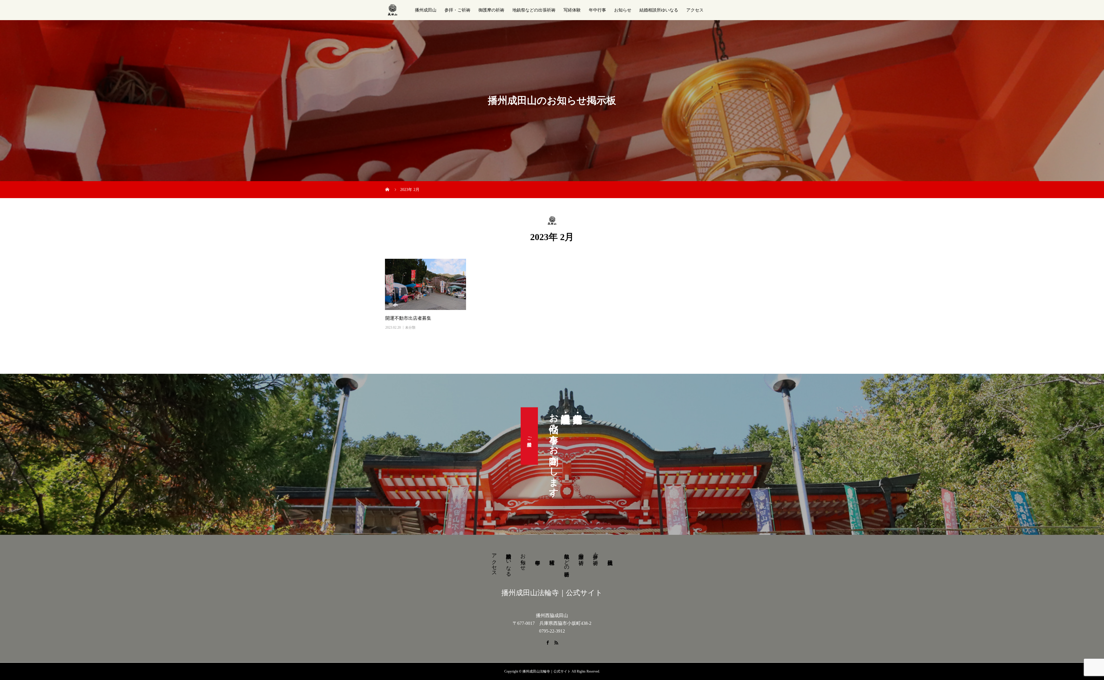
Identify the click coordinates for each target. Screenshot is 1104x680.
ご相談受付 (529, 436)
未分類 (410, 327)
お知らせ (622, 10)
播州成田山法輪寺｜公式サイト (552, 593)
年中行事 (597, 10)
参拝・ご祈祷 (457, 10)
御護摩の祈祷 (491, 10)
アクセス (695, 10)
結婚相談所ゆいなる (658, 10)
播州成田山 (425, 10)
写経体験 (572, 10)
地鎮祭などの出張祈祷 (533, 10)
